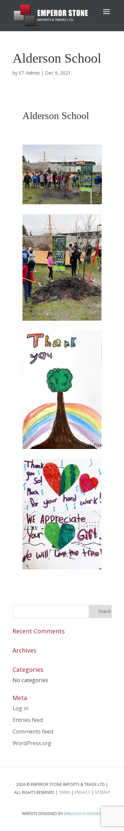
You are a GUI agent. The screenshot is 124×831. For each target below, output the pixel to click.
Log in (20, 708)
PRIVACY (82, 792)
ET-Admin (29, 73)
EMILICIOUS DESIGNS (83, 813)
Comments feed (33, 731)
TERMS (64, 792)
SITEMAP (102, 792)
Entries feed (28, 720)
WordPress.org (32, 743)
